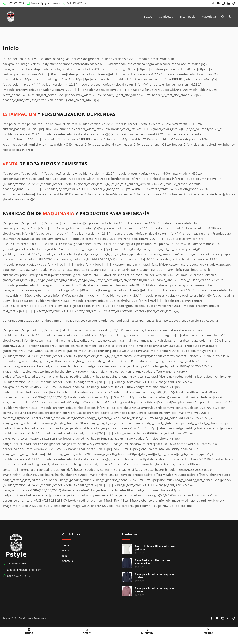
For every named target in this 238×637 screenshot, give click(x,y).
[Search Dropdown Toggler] (223, 16)
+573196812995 (15, 3)
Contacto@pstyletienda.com (45, 3)
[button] (231, 16)
